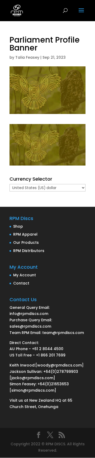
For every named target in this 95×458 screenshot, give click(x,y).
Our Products (26, 242)
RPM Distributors (28, 250)
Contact (21, 283)
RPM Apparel (25, 234)
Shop (18, 226)
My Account (24, 275)
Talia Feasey (27, 57)
